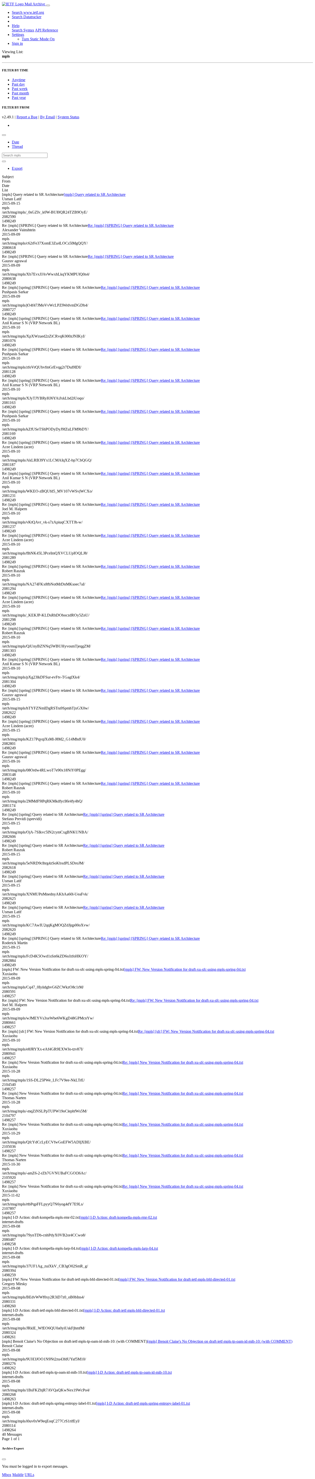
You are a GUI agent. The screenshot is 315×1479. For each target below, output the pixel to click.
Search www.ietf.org (28, 12)
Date (15, 142)
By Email (47, 117)
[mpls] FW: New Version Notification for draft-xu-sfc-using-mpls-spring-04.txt (185, 969)
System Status (68, 117)
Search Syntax (23, 30)
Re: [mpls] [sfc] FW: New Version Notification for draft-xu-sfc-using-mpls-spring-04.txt (206, 1031)
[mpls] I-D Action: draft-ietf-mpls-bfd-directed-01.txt (124, 1310)
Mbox (6, 1475)
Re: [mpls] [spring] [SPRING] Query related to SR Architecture (150, 287)
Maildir (18, 1475)
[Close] (4, 1459)
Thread (17, 146)
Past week (20, 89)
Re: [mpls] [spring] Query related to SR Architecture (123, 814)
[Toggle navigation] (48, 5)
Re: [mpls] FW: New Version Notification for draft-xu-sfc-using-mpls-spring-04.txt (194, 1000)
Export (17, 168)
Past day (18, 84)
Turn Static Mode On (38, 39)
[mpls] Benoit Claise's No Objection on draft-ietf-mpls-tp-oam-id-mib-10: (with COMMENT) (219, 1341)
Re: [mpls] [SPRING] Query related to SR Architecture (131, 225)
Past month (20, 93)
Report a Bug (26, 117)
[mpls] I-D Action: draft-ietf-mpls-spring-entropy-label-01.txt (143, 1403)
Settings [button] (18, 34)
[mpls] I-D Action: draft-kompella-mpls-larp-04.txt (119, 1248)
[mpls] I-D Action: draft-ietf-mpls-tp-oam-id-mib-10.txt (129, 1372)
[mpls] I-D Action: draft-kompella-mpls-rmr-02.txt (118, 1217)
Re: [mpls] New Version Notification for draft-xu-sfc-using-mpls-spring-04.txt (183, 1062)
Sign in (17, 43)
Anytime (18, 80)
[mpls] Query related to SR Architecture (95, 194)
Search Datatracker (26, 17)
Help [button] (15, 26)
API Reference (46, 30)
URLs (29, 1475)
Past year (19, 97)
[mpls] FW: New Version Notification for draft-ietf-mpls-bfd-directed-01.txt (177, 1279)
